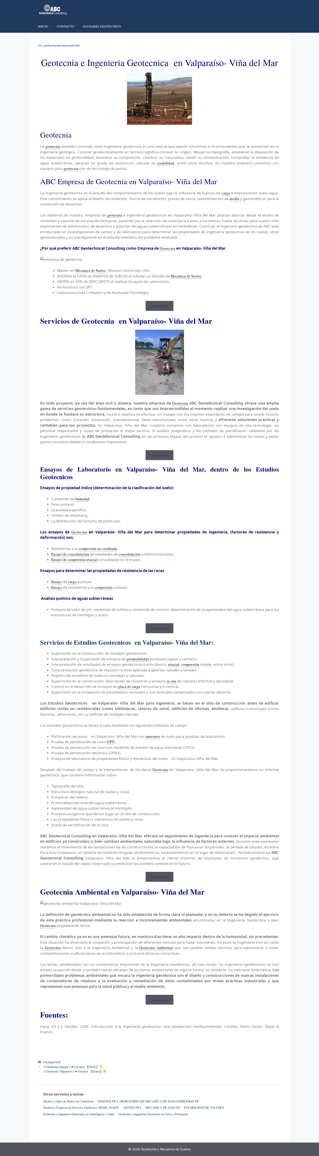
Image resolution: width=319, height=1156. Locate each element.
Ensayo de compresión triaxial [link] (74, 559)
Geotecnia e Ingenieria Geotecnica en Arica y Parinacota (153, 1114)
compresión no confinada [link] (98, 548)
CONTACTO (65, 26)
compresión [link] (104, 587)
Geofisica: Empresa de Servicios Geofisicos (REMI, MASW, (81, 1107)
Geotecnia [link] (167, 248)
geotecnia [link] (53, 146)
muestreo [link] (153, 736)
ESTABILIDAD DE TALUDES (204, 1107)
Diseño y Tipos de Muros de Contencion (68, 1101)
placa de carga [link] (129, 686)
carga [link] (226, 192)
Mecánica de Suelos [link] (90, 270)
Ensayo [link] (56, 581)
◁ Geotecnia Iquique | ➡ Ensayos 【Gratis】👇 (73, 1067)
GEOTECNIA (132, 1107)
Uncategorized (52, 1062)
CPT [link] (110, 741)
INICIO (43, 26)
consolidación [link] (129, 554)
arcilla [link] (234, 198)
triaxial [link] (173, 664)
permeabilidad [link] (138, 658)
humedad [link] (82, 498)
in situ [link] (171, 681)
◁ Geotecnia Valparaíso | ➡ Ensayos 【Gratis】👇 (75, 1071)
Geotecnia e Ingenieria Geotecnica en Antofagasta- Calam (78, 1114)
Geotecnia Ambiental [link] (156, 947)
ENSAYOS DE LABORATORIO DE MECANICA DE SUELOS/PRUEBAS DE (148, 1101)
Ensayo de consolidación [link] (70, 554)
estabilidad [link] (165, 163)
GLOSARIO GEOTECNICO (102, 26)
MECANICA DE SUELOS (162, 1107)
